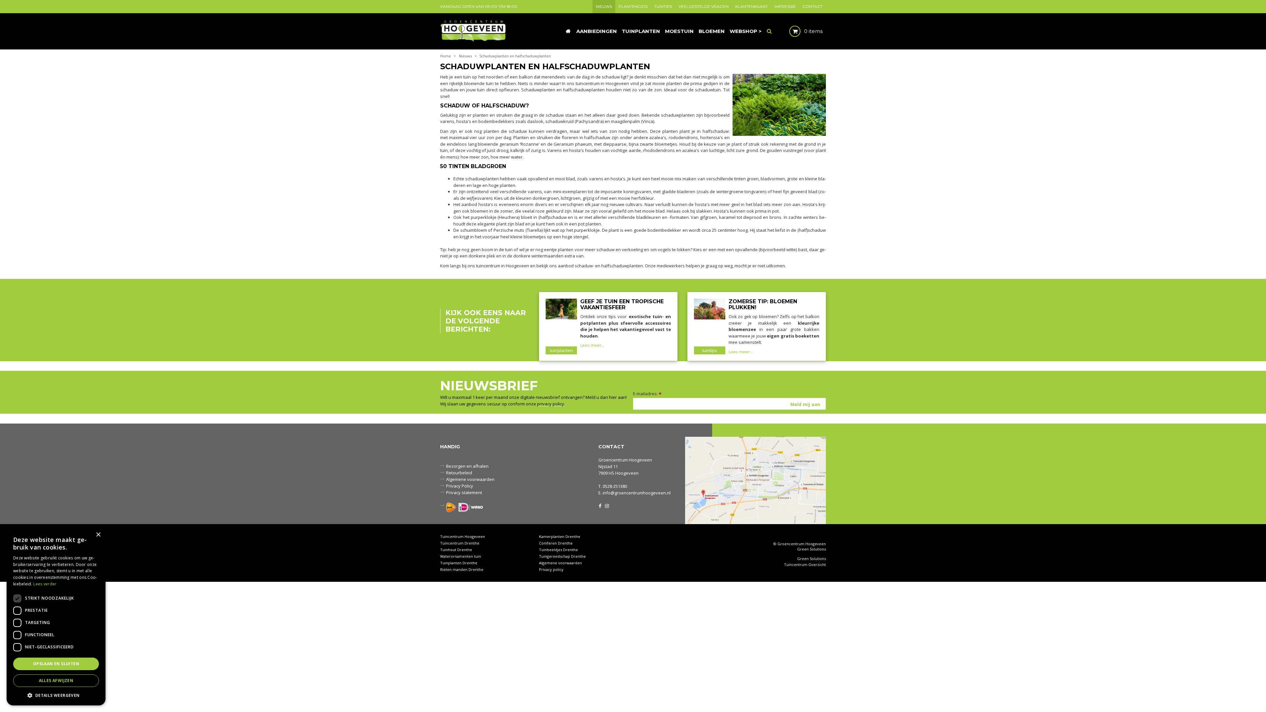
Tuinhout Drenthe (456, 549)
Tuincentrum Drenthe (459, 543)
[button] (56, 695)
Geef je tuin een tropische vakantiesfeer (622, 304)
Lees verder (44, 584)
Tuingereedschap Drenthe (562, 556)
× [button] (98, 534)
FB (600, 505)
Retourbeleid (459, 473)
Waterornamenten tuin (460, 556)
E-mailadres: (647, 394)
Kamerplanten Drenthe (559, 536)
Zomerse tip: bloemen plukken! (763, 304)
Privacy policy (551, 569)
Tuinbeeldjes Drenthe (558, 549)
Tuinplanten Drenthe (458, 562)
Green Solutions (811, 549)
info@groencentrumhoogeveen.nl (637, 493)
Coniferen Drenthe (556, 543)
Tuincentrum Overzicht (805, 564)
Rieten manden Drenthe (461, 569)
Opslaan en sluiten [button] (56, 664)
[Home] (568, 31)
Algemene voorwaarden (470, 479)
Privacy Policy (459, 486)
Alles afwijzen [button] (56, 680)
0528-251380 (615, 486)
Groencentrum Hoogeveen (625, 460)
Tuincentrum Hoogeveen (462, 536)
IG (606, 505)
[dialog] (56, 616)
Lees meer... (592, 345)
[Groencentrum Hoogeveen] (473, 31)
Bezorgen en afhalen (467, 466)
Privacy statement (464, 492)
